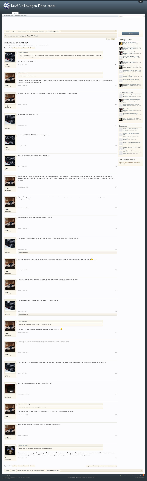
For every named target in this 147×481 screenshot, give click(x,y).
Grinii (124, 43)
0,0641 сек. (74, 477)
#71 (116, 269)
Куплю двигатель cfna (128, 138)
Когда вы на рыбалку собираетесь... (132, 70)
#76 (116, 373)
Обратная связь (123, 475)
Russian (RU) (6, 475)
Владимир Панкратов (128, 48)
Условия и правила (139, 477)
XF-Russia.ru (11, 478)
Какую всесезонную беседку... (131, 65)
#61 (116, 64)
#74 (116, 332)
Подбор (108, 39)
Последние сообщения (20, 15)
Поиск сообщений (8, 15)
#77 (116, 394)
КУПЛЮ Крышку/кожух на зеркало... (132, 151)
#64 (116, 125)
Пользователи (23, 13)
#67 (116, 187)
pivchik (7, 85)
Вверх (140, 475)
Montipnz (125, 144)
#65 (116, 145)
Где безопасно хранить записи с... (132, 47)
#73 (116, 311)
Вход (141, 1)
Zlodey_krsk (126, 136)
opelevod (7, 396)
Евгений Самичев (127, 76)
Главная (8, 13)
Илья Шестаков (127, 71)
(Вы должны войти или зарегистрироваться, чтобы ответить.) (101, 466)
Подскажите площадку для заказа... (132, 84)
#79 (116, 435)
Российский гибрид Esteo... (130, 42)
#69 (116, 228)
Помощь (130, 475)
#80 (116, 458)
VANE (124, 150)
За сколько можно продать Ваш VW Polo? (21, 36)
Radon (7, 458)
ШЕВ (20, 252)
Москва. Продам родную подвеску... (132, 142)
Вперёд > (32, 47)
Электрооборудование (18, 45)
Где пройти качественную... (130, 61)
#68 (116, 207)
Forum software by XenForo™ (16, 477)
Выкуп (113, 39)
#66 (116, 166)
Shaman (40, 45)
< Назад (15, 47)
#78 (116, 414)
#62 (116, 85)
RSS (143, 475)
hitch (6, 64)
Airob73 (125, 130)
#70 (116, 249)
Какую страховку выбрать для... (131, 56)
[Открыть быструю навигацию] (115, 31)
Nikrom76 (125, 153)
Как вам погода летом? (129, 51)
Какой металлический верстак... (131, 79)
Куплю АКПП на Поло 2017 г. (130, 128)
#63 (116, 104)
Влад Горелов (126, 57)
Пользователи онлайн (127, 160)
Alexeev (125, 139)
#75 (116, 352)
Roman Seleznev (127, 67)
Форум (15, 13)
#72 (116, 290)
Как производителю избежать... (131, 75)
